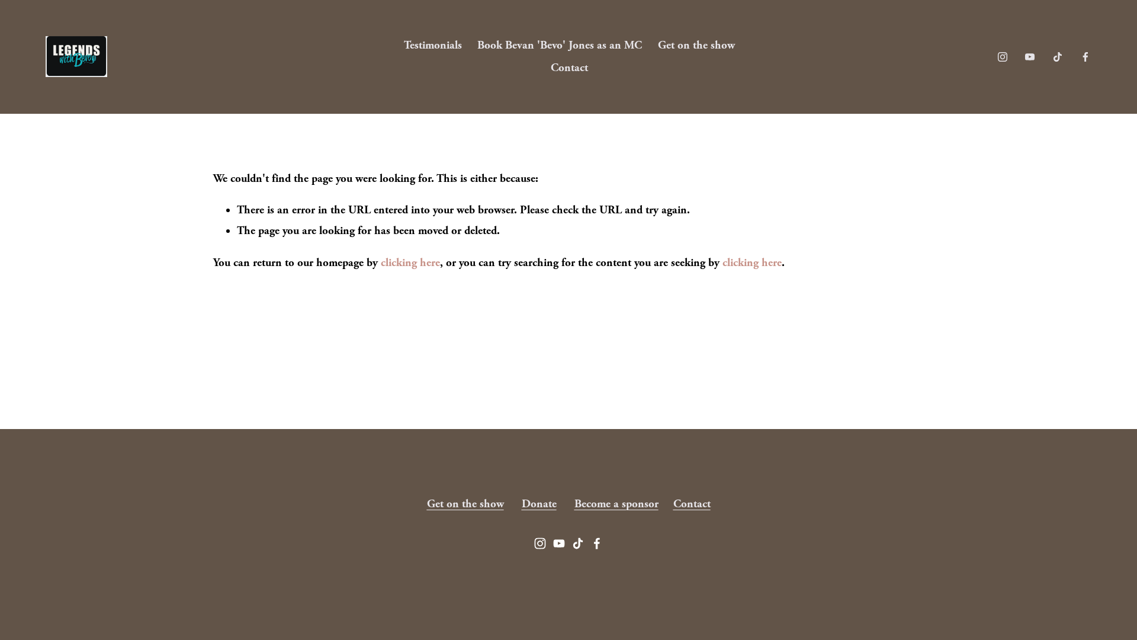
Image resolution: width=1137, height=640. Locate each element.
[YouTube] (1030, 57)
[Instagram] (1002, 57)
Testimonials (433, 45)
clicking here (410, 263)
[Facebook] (1085, 57)
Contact (569, 68)
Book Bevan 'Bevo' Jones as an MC (559, 45)
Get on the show (696, 45)
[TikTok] (1058, 57)
